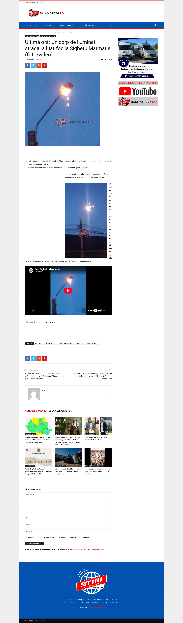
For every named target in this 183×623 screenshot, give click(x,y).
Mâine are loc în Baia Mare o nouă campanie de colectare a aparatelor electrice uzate (68, 471)
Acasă (27, 32)
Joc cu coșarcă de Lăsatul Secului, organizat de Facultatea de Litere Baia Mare (97, 471)
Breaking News (46, 25)
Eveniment (60, 25)
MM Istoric (44, 36)
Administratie (90, 25)
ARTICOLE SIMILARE (35, 411)
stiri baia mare (79, 343)
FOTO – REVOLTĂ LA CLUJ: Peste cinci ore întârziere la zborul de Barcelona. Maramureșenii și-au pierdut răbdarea (44, 376)
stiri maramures (92, 343)
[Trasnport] (138, 58)
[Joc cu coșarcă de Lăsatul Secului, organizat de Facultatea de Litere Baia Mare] (98, 457)
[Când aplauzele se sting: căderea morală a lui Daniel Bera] (98, 426)
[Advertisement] (112, 13)
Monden (101, 25)
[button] (155, 25)
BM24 (33, 59)
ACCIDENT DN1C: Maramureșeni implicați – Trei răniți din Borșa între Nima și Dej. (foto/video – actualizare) (92, 376)
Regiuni (111, 25)
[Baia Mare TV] (138, 93)
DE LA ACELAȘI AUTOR (60, 411)
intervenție (39, 343)
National (70, 25)
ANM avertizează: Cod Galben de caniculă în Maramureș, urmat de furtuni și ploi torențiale (37, 439)
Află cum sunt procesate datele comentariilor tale (85, 549)
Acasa (29, 25)
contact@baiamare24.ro (97, 607)
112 (36, 25)
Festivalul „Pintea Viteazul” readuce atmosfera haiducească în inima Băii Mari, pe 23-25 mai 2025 (38, 471)
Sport (79, 25)
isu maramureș (51, 343)
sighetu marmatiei (65, 343)
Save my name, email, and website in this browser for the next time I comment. (59, 537)
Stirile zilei (52, 36)
